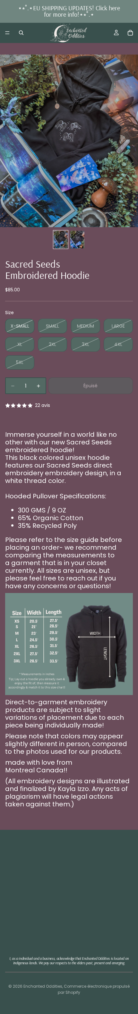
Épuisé (90, 385)
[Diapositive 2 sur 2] (77, 239)
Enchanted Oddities (42, 986)
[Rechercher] (21, 33)
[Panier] (130, 33)
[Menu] (7, 32)
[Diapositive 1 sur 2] (61, 239)
